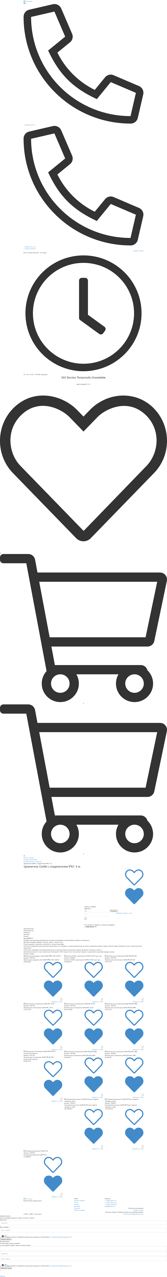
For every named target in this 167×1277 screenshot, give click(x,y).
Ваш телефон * (5, 1227)
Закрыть (2, 1276)
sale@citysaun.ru (110, 1206)
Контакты (77, 1208)
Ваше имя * (3, 1220)
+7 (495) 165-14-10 (30, 247)
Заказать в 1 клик (56, 1002)
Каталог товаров (29, 858)
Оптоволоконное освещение (33, 861)
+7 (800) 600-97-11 (30, 125)
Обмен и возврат (79, 1210)
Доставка (77, 1206)
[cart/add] (61, 999)
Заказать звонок (138, 251)
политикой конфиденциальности (61, 1237)
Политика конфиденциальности (133, 1214)
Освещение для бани (30, 860)
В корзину (114, 911)
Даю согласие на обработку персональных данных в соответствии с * (37, 1237)
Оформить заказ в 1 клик (124, 913)
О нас (76, 1202)
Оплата (76, 1204)
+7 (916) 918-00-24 (30, 249)
